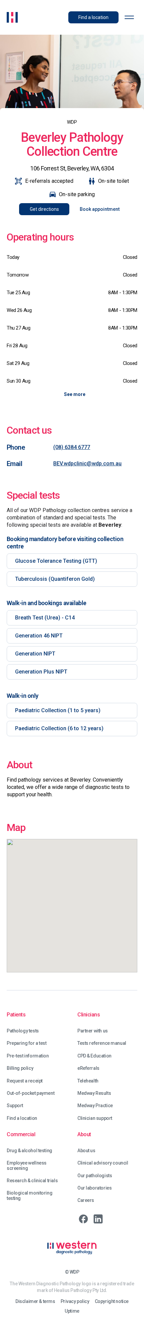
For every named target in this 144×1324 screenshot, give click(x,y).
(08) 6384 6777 (71, 447)
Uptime (72, 1311)
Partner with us (92, 1030)
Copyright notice (112, 1301)
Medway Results (94, 1093)
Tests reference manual (101, 1043)
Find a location (22, 1118)
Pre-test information (28, 1055)
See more (74, 394)
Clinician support (94, 1118)
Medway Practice (95, 1105)
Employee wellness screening (27, 1166)
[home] (12, 17)
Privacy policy (75, 1301)
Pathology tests (23, 1030)
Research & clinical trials (32, 1180)
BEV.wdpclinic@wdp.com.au (87, 463)
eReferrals (88, 1068)
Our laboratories (94, 1188)
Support (15, 1105)
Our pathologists (94, 1175)
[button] (129, 17)
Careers (85, 1200)
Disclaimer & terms (35, 1301)
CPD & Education (94, 1055)
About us (86, 1150)
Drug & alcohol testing (29, 1150)
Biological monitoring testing (29, 1196)
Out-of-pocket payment (30, 1093)
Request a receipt (25, 1080)
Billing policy (20, 1068)
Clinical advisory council (102, 1163)
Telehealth (87, 1080)
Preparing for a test (27, 1043)
